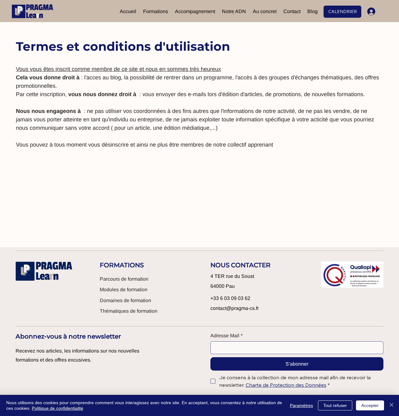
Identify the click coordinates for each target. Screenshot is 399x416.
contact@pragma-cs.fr (234, 308)
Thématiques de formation (128, 311)
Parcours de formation (124, 279)
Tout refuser (335, 405)
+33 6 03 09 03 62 (230, 298)
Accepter (370, 405)
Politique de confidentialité (57, 408)
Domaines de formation (125, 300)
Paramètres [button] (301, 405)
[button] (156, 11)
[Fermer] (391, 405)
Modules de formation (123, 289)
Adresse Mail (226, 335)
